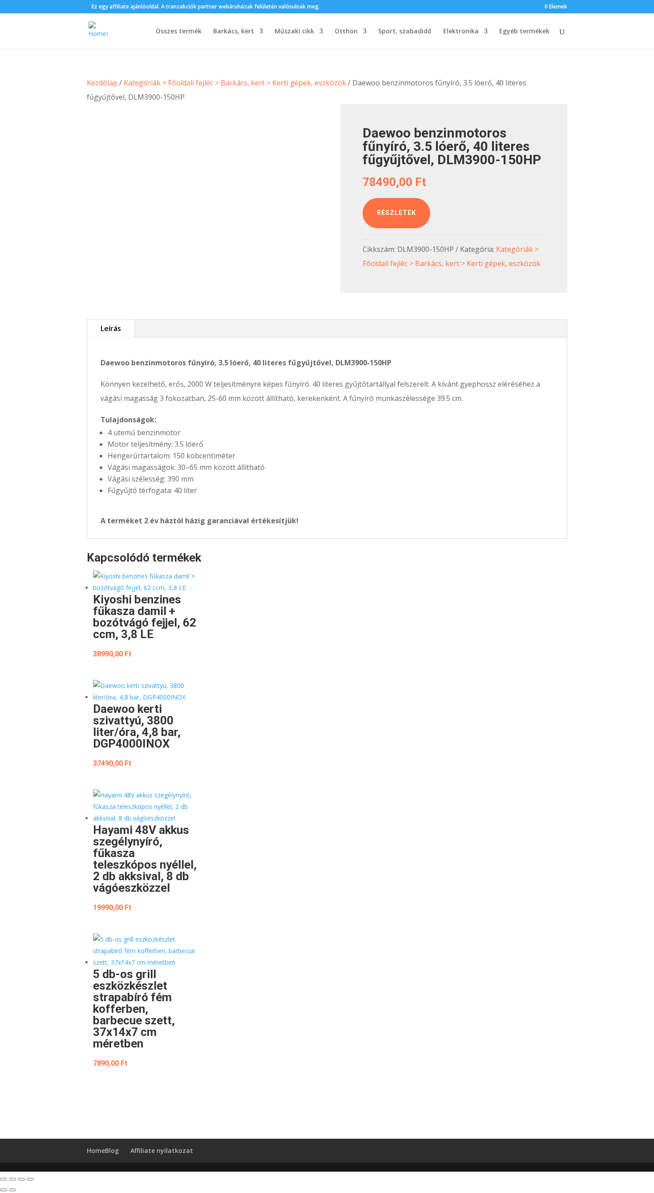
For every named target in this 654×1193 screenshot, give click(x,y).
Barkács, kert (233, 31)
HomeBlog (103, 1150)
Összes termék (179, 31)
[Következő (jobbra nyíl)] (12, 1190)
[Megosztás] (21, 1179)
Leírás (111, 328)
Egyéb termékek (524, 31)
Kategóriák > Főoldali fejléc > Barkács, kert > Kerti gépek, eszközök (235, 83)
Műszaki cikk (294, 31)
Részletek (396, 212)
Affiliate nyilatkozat (161, 1150)
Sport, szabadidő (405, 31)
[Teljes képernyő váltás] (12, 1179)
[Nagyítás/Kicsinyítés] (3, 1179)
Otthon (346, 31)
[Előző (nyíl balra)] (3, 1190)
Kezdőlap (102, 83)
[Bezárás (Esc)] (30, 1179)
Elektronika (461, 31)
